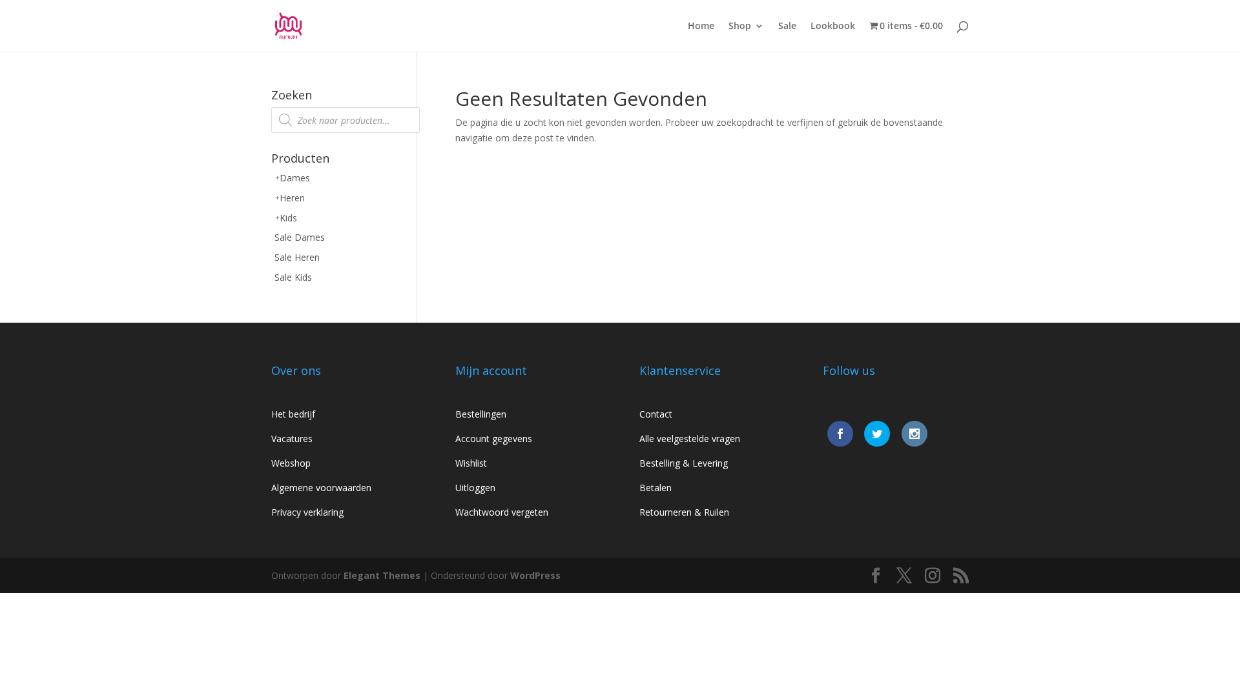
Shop (739, 26)
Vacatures (292, 438)
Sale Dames (299, 237)
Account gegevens (493, 438)
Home (701, 26)
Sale (787, 26)
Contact (655, 414)
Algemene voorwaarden (321, 487)
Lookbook (833, 26)
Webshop (291, 463)
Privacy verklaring (307, 512)
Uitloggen (475, 487)
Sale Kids (293, 277)
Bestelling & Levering (683, 463)
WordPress (535, 575)
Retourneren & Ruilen (684, 512)
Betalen (655, 487)
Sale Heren (297, 257)
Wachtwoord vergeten (501, 512)
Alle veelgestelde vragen (689, 438)
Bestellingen (480, 414)
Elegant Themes (382, 575)
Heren (292, 198)
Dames (295, 178)
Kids (288, 218)
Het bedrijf (293, 414)
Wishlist (471, 463)
